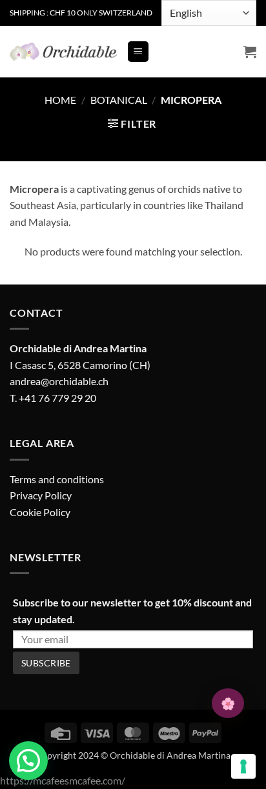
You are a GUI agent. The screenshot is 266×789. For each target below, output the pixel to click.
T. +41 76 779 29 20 (53, 398)
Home (60, 100)
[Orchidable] (63, 52)
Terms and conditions (57, 479)
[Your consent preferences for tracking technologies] (243, 766)
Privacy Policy (41, 495)
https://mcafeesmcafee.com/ (62, 780)
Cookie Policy (40, 512)
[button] (138, 52)
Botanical (118, 100)
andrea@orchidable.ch (59, 381)
